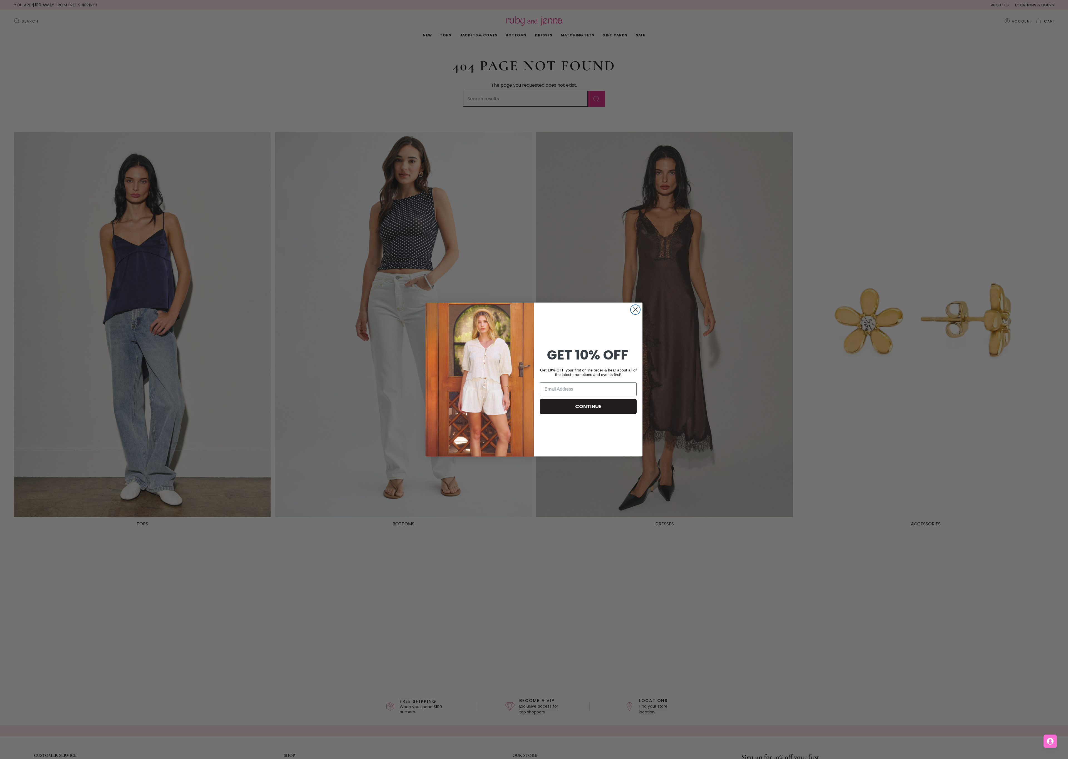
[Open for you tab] (1050, 741)
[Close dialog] (635, 309)
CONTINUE (588, 406)
